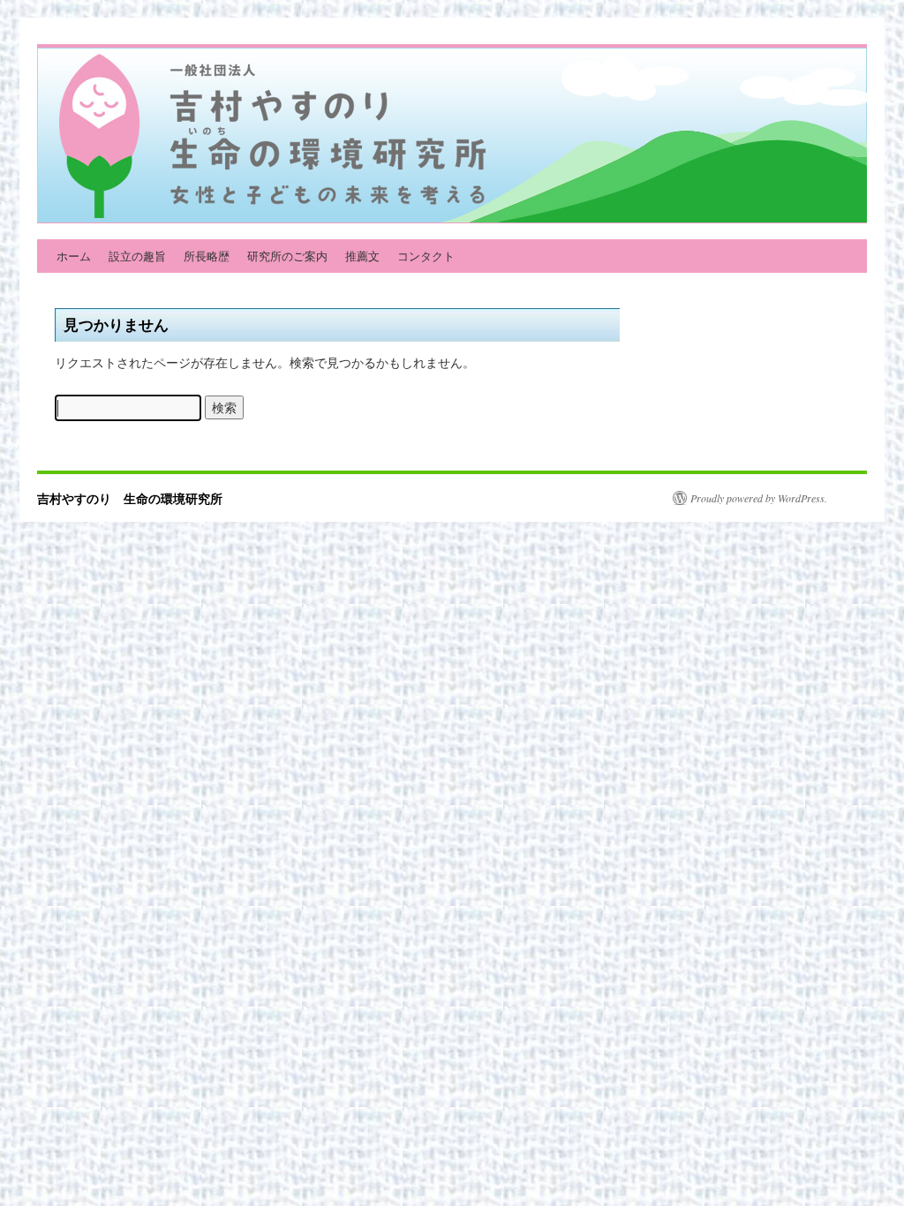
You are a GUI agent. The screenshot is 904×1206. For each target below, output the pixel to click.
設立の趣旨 (137, 255)
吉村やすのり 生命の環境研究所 (129, 498)
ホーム (73, 255)
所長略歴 (207, 255)
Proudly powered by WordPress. (758, 498)
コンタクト (426, 255)
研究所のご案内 (287, 255)
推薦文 (362, 255)
